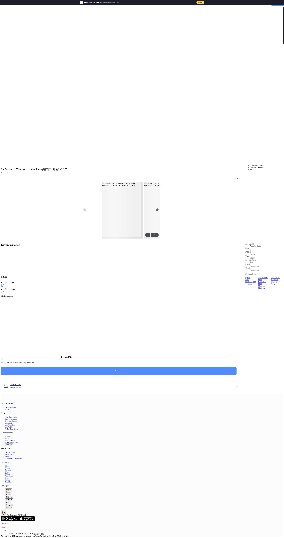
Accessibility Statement (13, 458)
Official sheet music (12, 429)
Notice (7, 436)
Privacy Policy (10, 454)
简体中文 (9, 500)
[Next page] (157, 209)
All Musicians (10, 425)
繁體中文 (9, 497)
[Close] (202, 2)
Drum (7, 472)
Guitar (7, 468)
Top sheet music (11, 417)
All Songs (8, 423)
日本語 (8, 494)
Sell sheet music (11, 407)
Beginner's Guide (11, 442)
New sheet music (11, 421)
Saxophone (9, 470)
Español (8, 492)
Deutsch (9, 507)
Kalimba (8, 480)
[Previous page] (84, 209)
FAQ (7, 438)
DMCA (8, 456)
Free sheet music (11, 419)
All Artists (8, 427)
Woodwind (9, 476)
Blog (7, 409)
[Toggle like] (237, 386)
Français (9, 505)
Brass (7, 478)
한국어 (8, 502)
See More (8, 482)
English (8, 489)
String (7, 474)
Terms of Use (10, 452)
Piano (7, 466)
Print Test (9, 445)
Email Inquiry (10, 440)
